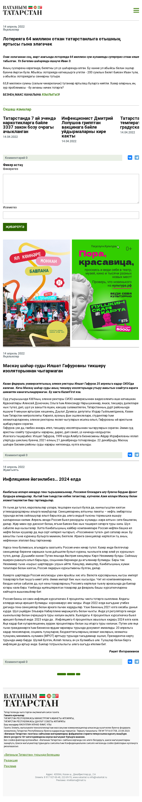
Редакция (11, 760)
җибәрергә (15, 227)
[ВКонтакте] (130, 157)
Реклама (10, 766)
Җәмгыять (11, 470)
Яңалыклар (11, 29)
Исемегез (10, 207)
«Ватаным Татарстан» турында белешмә (32, 754)
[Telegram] (137, 157)
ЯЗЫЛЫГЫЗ (50, 94)
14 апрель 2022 (14, 26)
